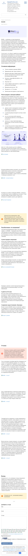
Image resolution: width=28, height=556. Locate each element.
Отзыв (2, 515)
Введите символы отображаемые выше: (17, 539)
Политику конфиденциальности (9, 550)
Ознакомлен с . (13, 533)
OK (20, 552)
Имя (2, 506)
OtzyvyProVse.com (12, 2)
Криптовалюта (4, 24)
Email (2, 511)
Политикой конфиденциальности (16, 533)
